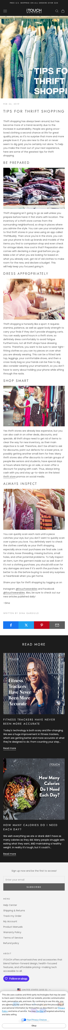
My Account (10, 921)
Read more (9, 748)
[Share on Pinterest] (41, 625)
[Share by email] (57, 625)
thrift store (9, 476)
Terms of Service (13, 937)
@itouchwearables (26, 588)
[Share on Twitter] (26, 625)
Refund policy (11, 943)
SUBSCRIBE (34, 887)
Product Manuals (13, 926)
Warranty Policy (12, 932)
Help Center (10, 905)
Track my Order (12, 916)
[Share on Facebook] (10, 625)
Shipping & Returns (14, 910)
